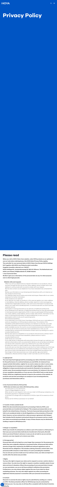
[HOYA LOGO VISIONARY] (5, 3)
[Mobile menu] (54, 3)
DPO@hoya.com (21, 421)
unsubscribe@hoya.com (12, 332)
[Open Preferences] (2, 484)
